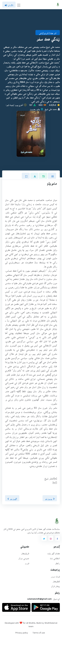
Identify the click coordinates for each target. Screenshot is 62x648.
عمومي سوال (23, 557)
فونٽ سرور (55, 575)
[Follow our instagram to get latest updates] (50, 538)
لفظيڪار (56, 580)
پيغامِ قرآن (55, 585)
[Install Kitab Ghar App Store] (16, 606)
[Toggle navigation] (19, 5)
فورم (27, 562)
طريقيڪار (25, 552)
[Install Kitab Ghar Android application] (46, 606)
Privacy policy (21, 631)
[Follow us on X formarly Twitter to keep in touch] (44, 538)
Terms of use (39, 631)
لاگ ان (10, 4)
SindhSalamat (51, 622)
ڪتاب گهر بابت (53, 552)
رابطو (57, 562)
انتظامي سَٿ (55, 557)
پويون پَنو (48, 498)
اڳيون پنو (13, 498)
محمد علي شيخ (51, 108)
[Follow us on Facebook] (57, 538)
